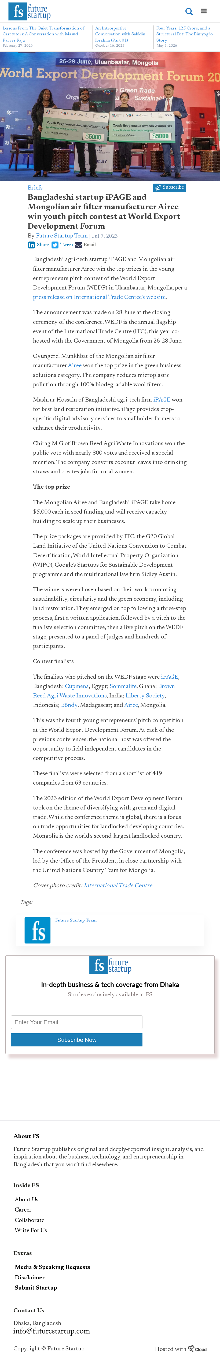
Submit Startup (36, 1288)
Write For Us (31, 1231)
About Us (26, 1200)
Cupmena (77, 687)
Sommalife (123, 687)
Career (23, 1210)
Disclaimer (30, 1278)
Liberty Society (145, 696)
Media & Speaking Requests (52, 1268)
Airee (75, 366)
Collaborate (29, 1221)
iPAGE (161, 400)
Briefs (35, 188)
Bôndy (69, 705)
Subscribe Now (77, 1040)
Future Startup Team (62, 236)
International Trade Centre (118, 886)
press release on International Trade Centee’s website (99, 297)
